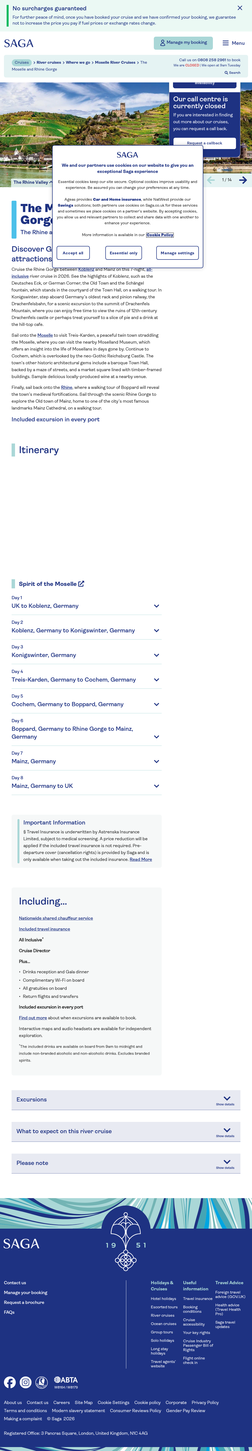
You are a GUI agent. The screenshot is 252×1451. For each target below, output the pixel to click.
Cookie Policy (160, 235)
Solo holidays (162, 1341)
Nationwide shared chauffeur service (56, 918)
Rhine (66, 388)
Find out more (33, 1018)
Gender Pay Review (185, 1411)
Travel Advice (229, 1283)
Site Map (84, 1403)
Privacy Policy (205, 1403)
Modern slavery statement (78, 1411)
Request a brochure (24, 1303)
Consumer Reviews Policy (135, 1411)
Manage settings (177, 253)
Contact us (15, 1283)
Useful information (195, 1286)
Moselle (45, 336)
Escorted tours (164, 1307)
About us (13, 1403)
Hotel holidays (163, 1299)
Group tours (162, 1332)
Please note (32, 1163)
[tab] (87, 687)
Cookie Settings (113, 1403)
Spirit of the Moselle (48, 584)
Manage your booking (25, 1293)
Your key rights (196, 1333)
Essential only (124, 253)
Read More (141, 860)
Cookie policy (147, 1403)
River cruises (162, 1316)
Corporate (176, 1403)
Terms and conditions (25, 1411)
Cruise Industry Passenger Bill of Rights (198, 1345)
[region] (127, 206)
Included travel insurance (44, 929)
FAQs (9, 1313)
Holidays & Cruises (162, 1286)
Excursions (31, 1100)
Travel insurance (198, 1299)
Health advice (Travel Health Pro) (228, 1309)
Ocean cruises (163, 1324)
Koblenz (86, 270)
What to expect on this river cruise (64, 1132)
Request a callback (204, 143)
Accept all (73, 253)
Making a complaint (23, 1419)
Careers (61, 1403)
